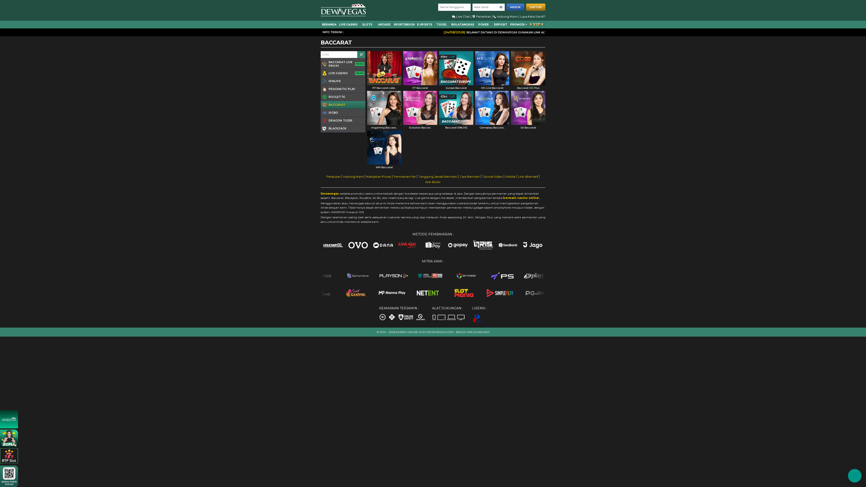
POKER (483, 24)
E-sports (424, 24)
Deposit (500, 24)
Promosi (517, 24)
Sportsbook (404, 24)
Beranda (329, 24)
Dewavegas (330, 193)
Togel (442, 24)
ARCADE (384, 24)
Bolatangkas (462, 24)
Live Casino (348, 24)
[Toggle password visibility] (501, 7)
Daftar (536, 7)
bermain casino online (521, 198)
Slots (367, 24)
